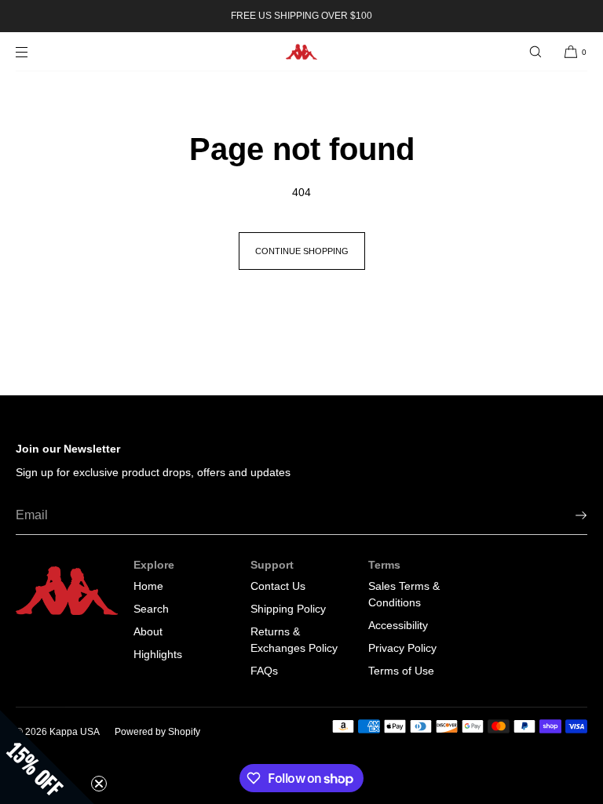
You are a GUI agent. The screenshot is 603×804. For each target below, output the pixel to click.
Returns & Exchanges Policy (294, 639)
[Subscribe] (567, 515)
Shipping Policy (288, 608)
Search (151, 608)
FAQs (264, 670)
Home (148, 586)
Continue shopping (302, 251)
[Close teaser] (99, 783)
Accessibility (398, 625)
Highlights (157, 654)
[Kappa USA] (301, 51)
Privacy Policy (402, 648)
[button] (535, 51)
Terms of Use (401, 670)
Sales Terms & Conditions (404, 594)
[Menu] (34, 51)
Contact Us (277, 586)
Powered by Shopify (157, 731)
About (148, 631)
